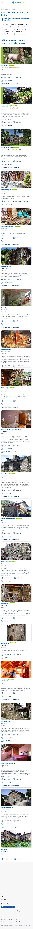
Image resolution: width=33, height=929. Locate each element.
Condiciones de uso (14, 919)
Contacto (3, 899)
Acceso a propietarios (8, 906)
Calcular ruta (4, 904)
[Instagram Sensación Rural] (15, 911)
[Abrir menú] (2, 2)
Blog (2, 896)
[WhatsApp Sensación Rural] (17, 911)
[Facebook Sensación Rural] (13, 911)
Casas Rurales (4, 9)
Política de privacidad (7, 921)
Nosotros (3, 893)
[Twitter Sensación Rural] (19, 911)
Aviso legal (4, 919)
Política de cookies (20, 921)
